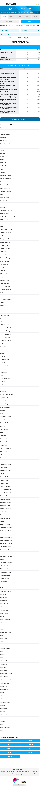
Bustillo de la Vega (4, 213)
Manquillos (3, 381)
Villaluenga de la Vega (5, 657)
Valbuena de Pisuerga (5, 591)
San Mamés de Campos (6, 537)
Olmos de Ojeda (4, 423)
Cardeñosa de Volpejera (6, 229)
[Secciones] (2, 4)
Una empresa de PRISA (19, 780)
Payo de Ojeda (4, 445)
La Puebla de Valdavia (5, 359)
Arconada (2, 156)
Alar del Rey (3, 137)
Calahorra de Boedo (5, 220)
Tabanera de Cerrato (5, 569)
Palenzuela (3, 435)
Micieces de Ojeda (5, 404)
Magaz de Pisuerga (5, 378)
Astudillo (2, 159)
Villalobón (2, 654)
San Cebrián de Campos (6, 527)
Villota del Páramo (5, 727)
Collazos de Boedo (5, 274)
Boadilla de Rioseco (5, 204)
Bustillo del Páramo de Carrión (8, 216)
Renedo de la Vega (5, 499)
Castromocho (3, 251)
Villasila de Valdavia (5, 702)
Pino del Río (3, 458)
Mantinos (2, 385)
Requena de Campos (5, 502)
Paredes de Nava (4, 442)
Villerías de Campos (5, 715)
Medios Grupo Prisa (19, 785)
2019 (4, 17)
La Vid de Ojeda (4, 366)
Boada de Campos (4, 197)
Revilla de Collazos (5, 512)
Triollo (1, 588)
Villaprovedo (3, 686)
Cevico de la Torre (4, 261)
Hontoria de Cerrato (5, 337)
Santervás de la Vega (5, 550)
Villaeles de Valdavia (5, 632)
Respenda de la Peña (5, 505)
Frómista (2, 308)
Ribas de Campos (4, 515)
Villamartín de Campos (6, 661)
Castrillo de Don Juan (5, 242)
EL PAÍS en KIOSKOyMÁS (31, 773)
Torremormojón (4, 584)
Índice (17, 774)
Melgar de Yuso (4, 397)
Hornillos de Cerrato (5, 340)
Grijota (1, 318)
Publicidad (18, 771)
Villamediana (3, 664)
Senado (30, 21)
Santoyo (2, 559)
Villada (2, 629)
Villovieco (2, 730)
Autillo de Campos (4, 166)
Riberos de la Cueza (5, 518)
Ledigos (2, 369)
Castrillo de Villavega (5, 248)
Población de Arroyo (5, 464)
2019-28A (12, 17)
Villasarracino (3, 699)
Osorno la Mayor (4, 429)
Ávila (9, 740)
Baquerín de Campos (5, 175)
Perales (2, 454)
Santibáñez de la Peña (6, 556)
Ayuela (2, 169)
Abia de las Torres (4, 131)
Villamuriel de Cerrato (5, 676)
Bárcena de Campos (5, 178)
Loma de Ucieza (4, 372)
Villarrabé (2, 692)
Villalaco (2, 642)
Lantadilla (2, 353)
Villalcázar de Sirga (5, 648)
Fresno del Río (3, 305)
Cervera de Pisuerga (5, 258)
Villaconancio (3, 626)
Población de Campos (5, 467)
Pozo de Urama (4, 483)
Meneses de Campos (5, 400)
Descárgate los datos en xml (20, 119)
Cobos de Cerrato (4, 270)
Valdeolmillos (3, 594)
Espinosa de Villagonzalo (6, 299)
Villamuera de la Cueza (6, 673)
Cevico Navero (4, 264)
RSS (21, 774)
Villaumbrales (3, 708)
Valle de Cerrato (4, 604)
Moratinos (2, 410)
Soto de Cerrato (4, 565)
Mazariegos (3, 391)
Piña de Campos (4, 461)
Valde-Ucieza (3, 600)
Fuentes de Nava (4, 312)
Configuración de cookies (15, 773)
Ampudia (2, 147)
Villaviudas (3, 711)
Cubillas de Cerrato (5, 283)
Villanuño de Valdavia (5, 683)
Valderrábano (3, 597)
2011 (35, 17)
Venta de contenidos (10, 771)
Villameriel (3, 667)
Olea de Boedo (4, 419)
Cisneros (2, 267)
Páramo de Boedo (4, 439)
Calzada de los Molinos (6, 223)
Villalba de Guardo (4, 645)
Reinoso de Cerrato (5, 496)
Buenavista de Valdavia (6, 210)
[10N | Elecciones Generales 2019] (20, 8)
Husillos (2, 343)
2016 (20, 17)
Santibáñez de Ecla (5, 553)
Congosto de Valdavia (5, 277)
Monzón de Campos (5, 407)
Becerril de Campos (5, 188)
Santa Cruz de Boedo (5, 546)
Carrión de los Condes (5, 232)
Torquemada (3, 581)
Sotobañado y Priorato (6, 562)
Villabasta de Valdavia (5, 619)
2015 (27, 17)
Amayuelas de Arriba (5, 143)
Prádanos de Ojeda (5, 486)
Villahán (2, 635)
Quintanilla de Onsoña (5, 492)
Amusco (2, 150)
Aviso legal (24, 771)
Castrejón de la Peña (5, 239)
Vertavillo (2, 616)
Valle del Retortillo (4, 607)
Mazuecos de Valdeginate (6, 394)
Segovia (30, 748)
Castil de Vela (3, 235)
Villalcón (2, 651)
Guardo (2, 321)
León (9, 744)
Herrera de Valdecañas (6, 334)
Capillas (2, 226)
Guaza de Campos (4, 324)
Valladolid (30, 752)
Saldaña (2, 521)
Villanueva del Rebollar (6, 680)
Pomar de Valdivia (4, 477)
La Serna (2, 362)
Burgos (30, 740)
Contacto (3, 771)
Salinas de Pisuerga (5, 524)
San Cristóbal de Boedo (6, 534)
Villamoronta (3, 670)
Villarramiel (3, 696)
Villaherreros (3, 638)
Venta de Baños (4, 613)
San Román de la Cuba (6, 540)
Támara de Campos (5, 575)
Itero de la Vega (4, 347)
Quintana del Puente (5, 489)
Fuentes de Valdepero (5, 315)
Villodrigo (2, 721)
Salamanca (10, 748)
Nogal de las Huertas (5, 416)
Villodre (2, 718)
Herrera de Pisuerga (5, 331)
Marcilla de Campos (5, 388)
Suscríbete (31, 4)
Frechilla (2, 302)
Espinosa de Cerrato (5, 296)
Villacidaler (3, 623)
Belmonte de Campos (5, 191)
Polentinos (2, 473)
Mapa (31, 12)
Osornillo (2, 426)
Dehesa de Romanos (5, 289)
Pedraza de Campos (5, 448)
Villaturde (2, 705)
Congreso (9, 21)
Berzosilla (2, 194)
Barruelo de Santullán (5, 182)
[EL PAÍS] (10, 4)
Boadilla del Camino (5, 201)
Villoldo (2, 724)
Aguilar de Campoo (5, 134)
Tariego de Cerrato (5, 578)
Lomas (2, 375)
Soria (9, 752)
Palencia (2, 432)
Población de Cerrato (5, 470)
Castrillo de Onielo (4, 245)
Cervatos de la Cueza (5, 255)
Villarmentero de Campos (6, 689)
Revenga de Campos (5, 508)
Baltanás (2, 172)
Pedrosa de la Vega (5, 451)
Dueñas (2, 293)
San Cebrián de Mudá (5, 531)
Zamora (10, 756)
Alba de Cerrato (4, 140)
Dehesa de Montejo (5, 286)
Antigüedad (3, 153)
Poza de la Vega (4, 480)
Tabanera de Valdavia (5, 572)
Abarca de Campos (5, 128)
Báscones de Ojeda (5, 185)
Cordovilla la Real (4, 280)
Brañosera (2, 207)
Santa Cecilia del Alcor (6, 543)
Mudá (1, 413)
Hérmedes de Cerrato (5, 327)
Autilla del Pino (4, 162)
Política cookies (5, 773)
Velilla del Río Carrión (5, 610)
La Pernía (2, 356)
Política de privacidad (33, 771)
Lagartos (2, 350)
